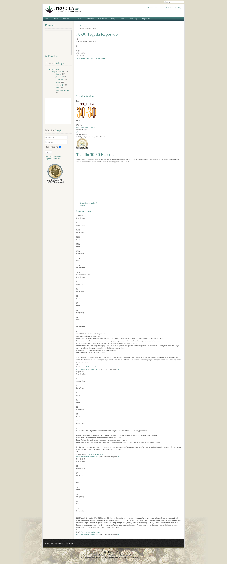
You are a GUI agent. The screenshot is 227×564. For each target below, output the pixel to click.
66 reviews (96, 532)
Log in (48, 152)
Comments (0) (94, 369)
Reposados (59, 79)
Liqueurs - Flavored (62, 90)
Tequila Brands (54, 69)
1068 (78, 123)
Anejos (58, 82)
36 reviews (98, 367)
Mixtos (58, 88)
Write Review (81, 58)
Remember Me (52, 147)
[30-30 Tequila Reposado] (97, 76)
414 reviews (99, 454)
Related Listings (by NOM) (88, 203)
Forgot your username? (53, 159)
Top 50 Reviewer (89, 367)
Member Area (152, 8)
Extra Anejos (60, 85)
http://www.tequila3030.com (86, 127)
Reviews (82, 205)
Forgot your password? (53, 156)
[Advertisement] (129, 183)
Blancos (58, 74)
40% (77, 132)
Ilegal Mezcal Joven (51, 56)
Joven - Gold (60, 77)
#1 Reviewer (91, 454)
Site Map (178, 8)
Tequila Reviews (57, 72)
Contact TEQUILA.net (166, 8)
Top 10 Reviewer (86, 532)
